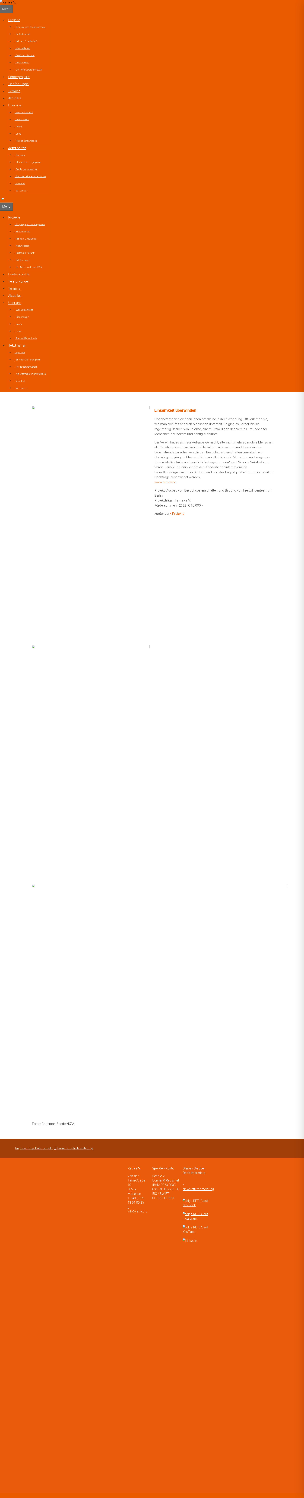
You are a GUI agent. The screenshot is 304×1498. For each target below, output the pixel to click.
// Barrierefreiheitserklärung (73, 1148)
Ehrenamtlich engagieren (28, 162)
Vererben (20, 183)
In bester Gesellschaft (26, 41)
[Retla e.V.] (8, 2)
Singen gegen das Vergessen (30, 27)
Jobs (18, 133)
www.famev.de (165, 482)
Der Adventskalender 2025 (28, 69)
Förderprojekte (19, 77)
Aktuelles (14, 98)
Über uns (14, 105)
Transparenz (22, 119)
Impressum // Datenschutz (34, 1148)
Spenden (20, 155)
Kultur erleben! (22, 48)
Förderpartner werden (26, 169)
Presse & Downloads (26, 141)
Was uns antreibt (24, 112)
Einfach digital (22, 34)
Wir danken (21, 190)
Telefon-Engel (22, 62)
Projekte (14, 20)
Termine (14, 91)
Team (18, 126)
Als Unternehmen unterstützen (30, 176)
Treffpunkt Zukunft (25, 55)
